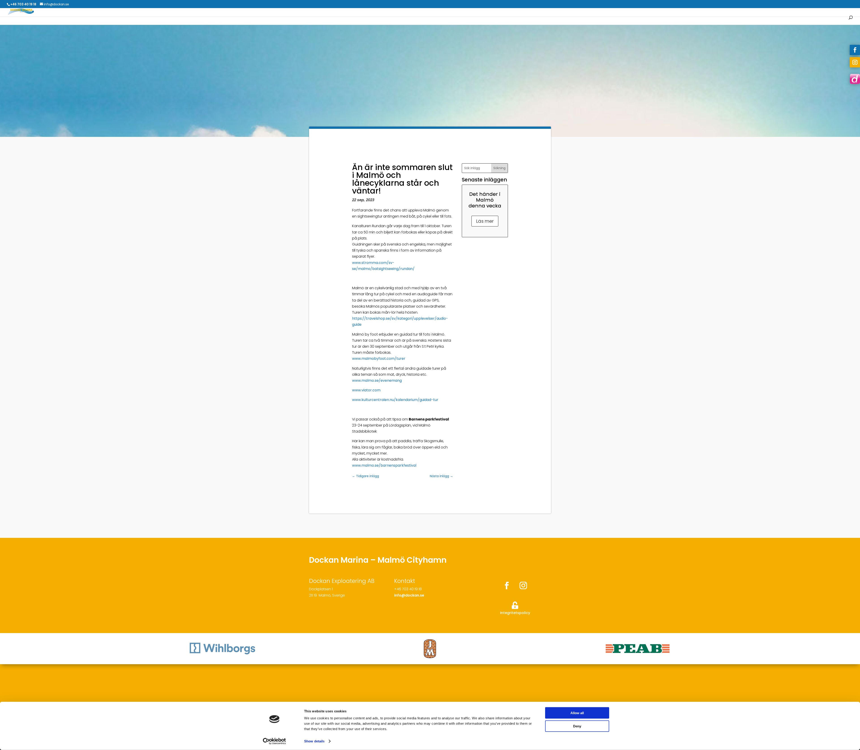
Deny (577, 726)
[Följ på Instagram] (855, 62)
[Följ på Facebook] (855, 50)
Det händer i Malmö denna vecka (485, 200)
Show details (314, 741)
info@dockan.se (409, 595)
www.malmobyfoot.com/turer (378, 358)
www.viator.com (366, 390)
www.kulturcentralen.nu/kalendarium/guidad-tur (395, 399)
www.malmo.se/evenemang (377, 380)
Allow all (577, 713)
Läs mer (485, 221)
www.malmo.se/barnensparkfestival (384, 465)
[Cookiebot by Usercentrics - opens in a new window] (274, 741)
